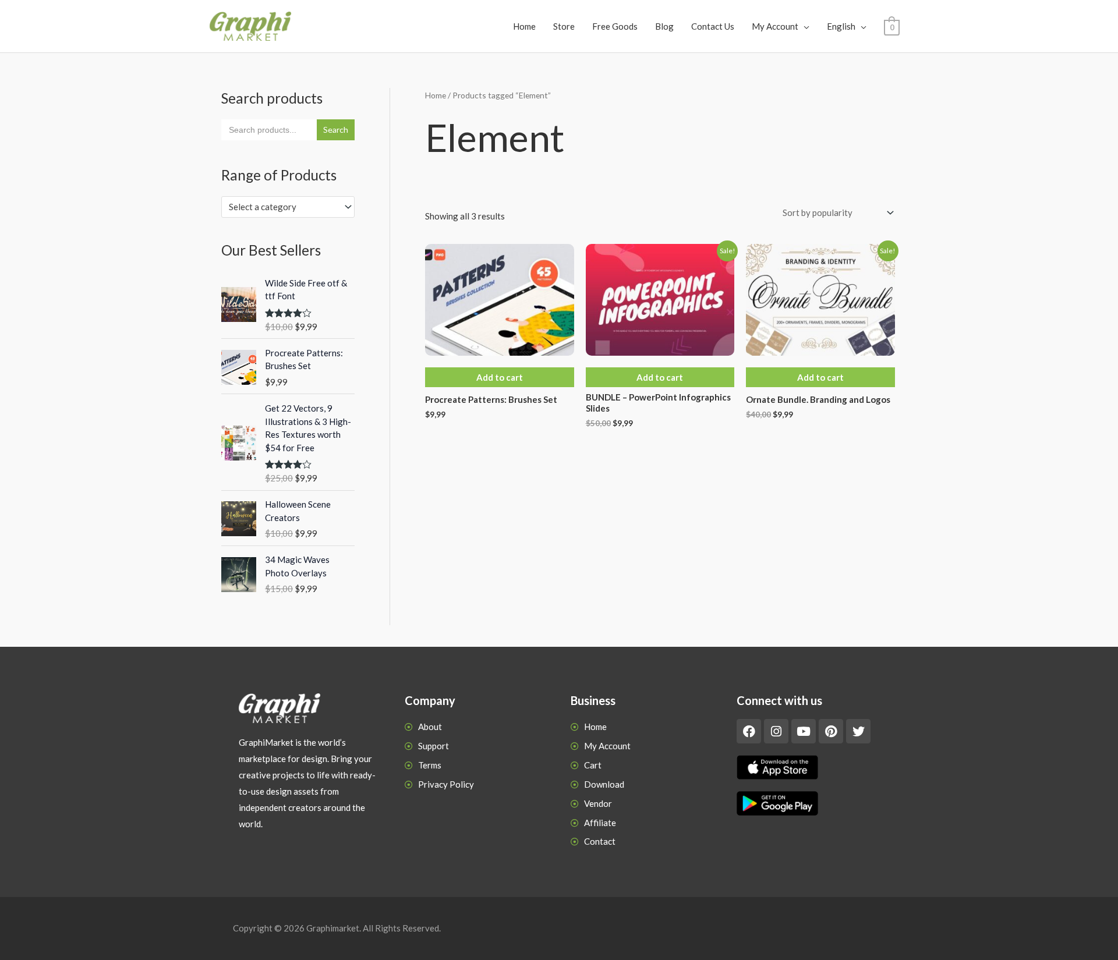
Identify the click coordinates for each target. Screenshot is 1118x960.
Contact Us (712, 26)
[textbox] (283, 206)
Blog (664, 26)
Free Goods (615, 26)
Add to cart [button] (499, 377)
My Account (775, 26)
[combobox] (288, 207)
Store (564, 26)
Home (524, 26)
